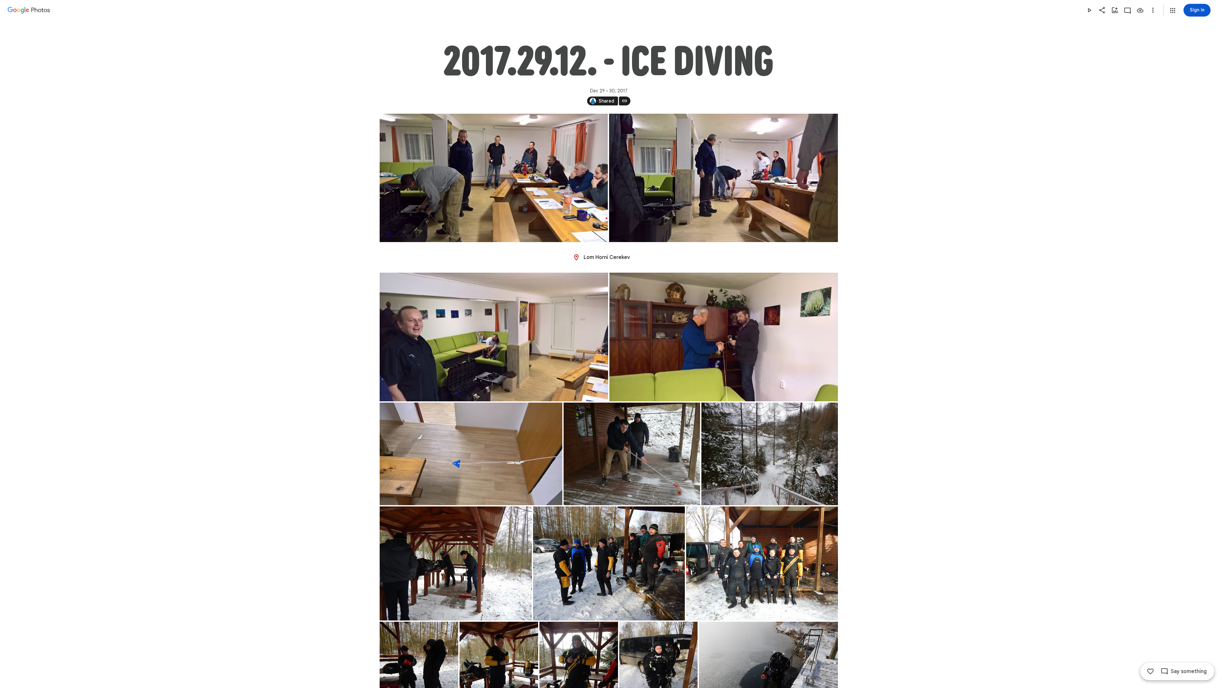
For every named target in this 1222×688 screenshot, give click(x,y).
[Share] (1102, 10)
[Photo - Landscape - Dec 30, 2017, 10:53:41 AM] (769, 454)
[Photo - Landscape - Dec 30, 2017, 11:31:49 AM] (762, 563)
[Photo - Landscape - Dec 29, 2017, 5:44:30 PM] (494, 337)
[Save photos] (1140, 10)
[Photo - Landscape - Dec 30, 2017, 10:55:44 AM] (456, 563)
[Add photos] (1114, 10)
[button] (1172, 10)
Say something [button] (1189, 671)
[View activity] (1127, 10)
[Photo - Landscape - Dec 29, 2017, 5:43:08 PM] (494, 178)
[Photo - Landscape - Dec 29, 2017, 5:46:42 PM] (723, 337)
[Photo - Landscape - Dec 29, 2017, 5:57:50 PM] (471, 454)
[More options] (1153, 10)
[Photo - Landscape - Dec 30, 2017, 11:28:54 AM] (609, 563)
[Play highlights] (1089, 10)
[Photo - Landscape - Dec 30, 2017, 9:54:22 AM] (632, 454)
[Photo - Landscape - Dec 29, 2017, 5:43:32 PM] (723, 178)
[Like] (1150, 671)
